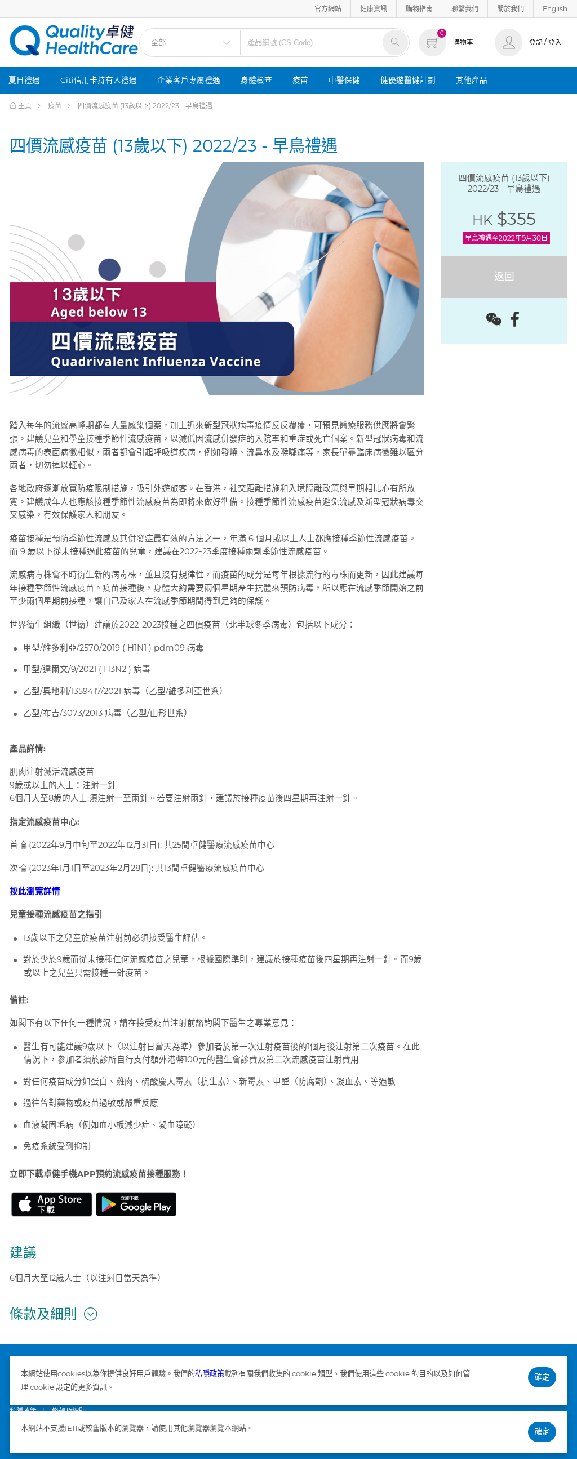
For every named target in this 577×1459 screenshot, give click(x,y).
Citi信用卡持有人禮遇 (98, 79)
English (555, 9)
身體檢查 (256, 79)
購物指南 (419, 9)
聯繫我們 (464, 9)
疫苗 (300, 79)
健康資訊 (373, 9)
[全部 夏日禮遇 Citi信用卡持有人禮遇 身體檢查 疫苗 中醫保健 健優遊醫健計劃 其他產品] (190, 42)
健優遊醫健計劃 (408, 79)
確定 (542, 1376)
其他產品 (471, 79)
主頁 (24, 105)
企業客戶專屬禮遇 (188, 79)
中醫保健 (344, 79)
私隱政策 (209, 1373)
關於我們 (510, 9)
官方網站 (327, 9)
